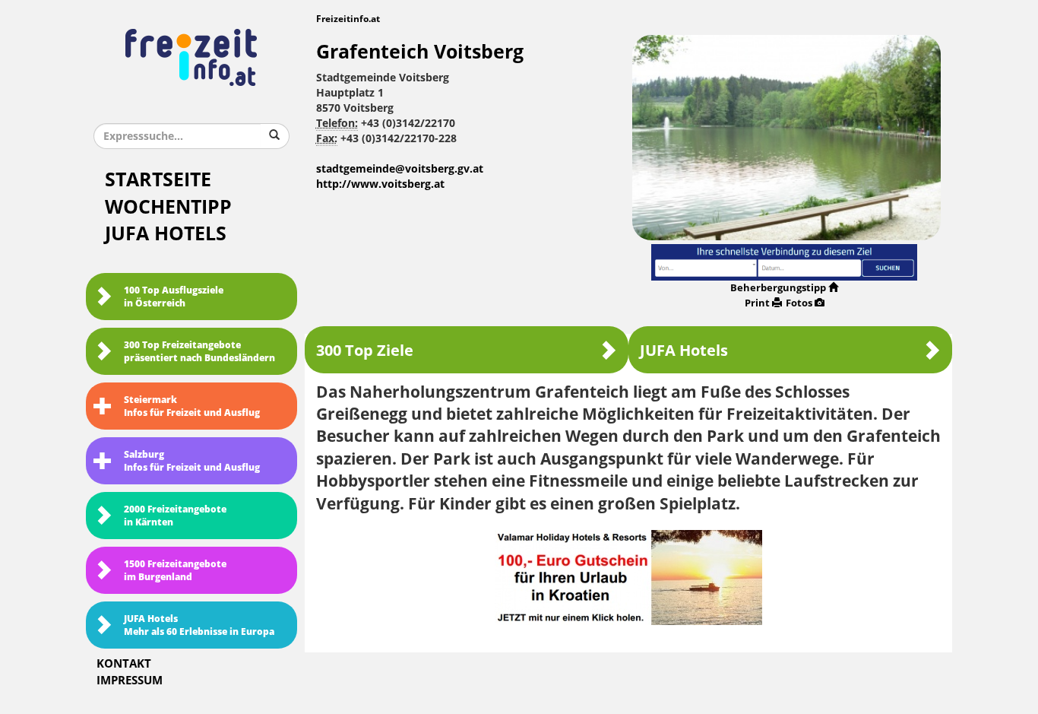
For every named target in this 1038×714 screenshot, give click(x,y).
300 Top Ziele (364, 350)
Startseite (158, 180)
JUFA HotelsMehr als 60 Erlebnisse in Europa (199, 625)
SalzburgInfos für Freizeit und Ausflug (192, 461)
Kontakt (124, 664)
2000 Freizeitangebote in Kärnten (175, 516)
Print (757, 303)
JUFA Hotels (165, 234)
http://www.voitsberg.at (380, 184)
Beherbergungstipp (778, 288)
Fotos (799, 303)
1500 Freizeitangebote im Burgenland (175, 570)
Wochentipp (168, 207)
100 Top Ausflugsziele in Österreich (173, 297)
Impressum (130, 680)
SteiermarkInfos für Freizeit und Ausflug (192, 406)
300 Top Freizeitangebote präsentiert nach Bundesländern (199, 351)
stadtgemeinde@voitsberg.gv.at (399, 169)
